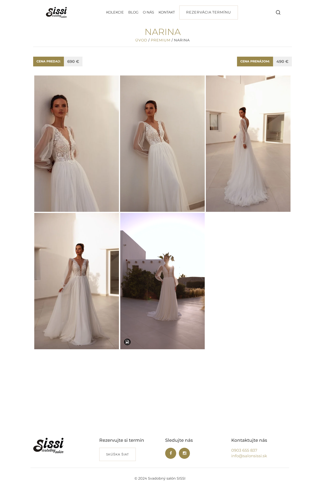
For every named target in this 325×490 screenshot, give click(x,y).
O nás (148, 12)
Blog (133, 12)
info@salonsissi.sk (249, 455)
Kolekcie (115, 12)
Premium (160, 40)
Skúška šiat (117, 454)
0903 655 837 (244, 450)
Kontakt (167, 12)
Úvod (141, 40)
